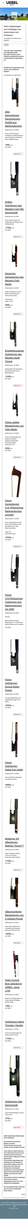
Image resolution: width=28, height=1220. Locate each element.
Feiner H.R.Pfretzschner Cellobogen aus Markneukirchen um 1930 (14, 602)
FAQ (25, 1202)
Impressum (9, 1204)
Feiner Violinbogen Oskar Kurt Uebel (14, 766)
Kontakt (2, 1204)
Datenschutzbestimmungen (20, 1204)
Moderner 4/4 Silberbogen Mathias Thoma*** (14, 842)
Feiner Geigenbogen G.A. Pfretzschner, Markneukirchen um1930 (14, 507)
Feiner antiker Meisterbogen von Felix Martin (14, 426)
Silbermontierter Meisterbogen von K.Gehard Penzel (14, 915)
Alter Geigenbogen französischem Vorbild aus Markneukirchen (13, 118)
